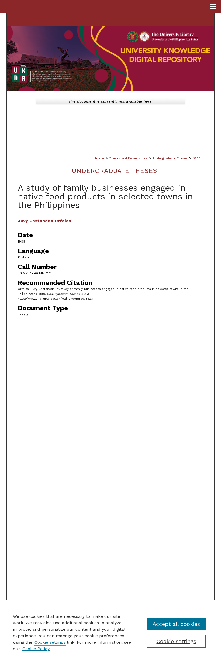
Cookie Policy (36, 648)
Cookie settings (49, 642)
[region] (110, 632)
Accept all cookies (176, 624)
